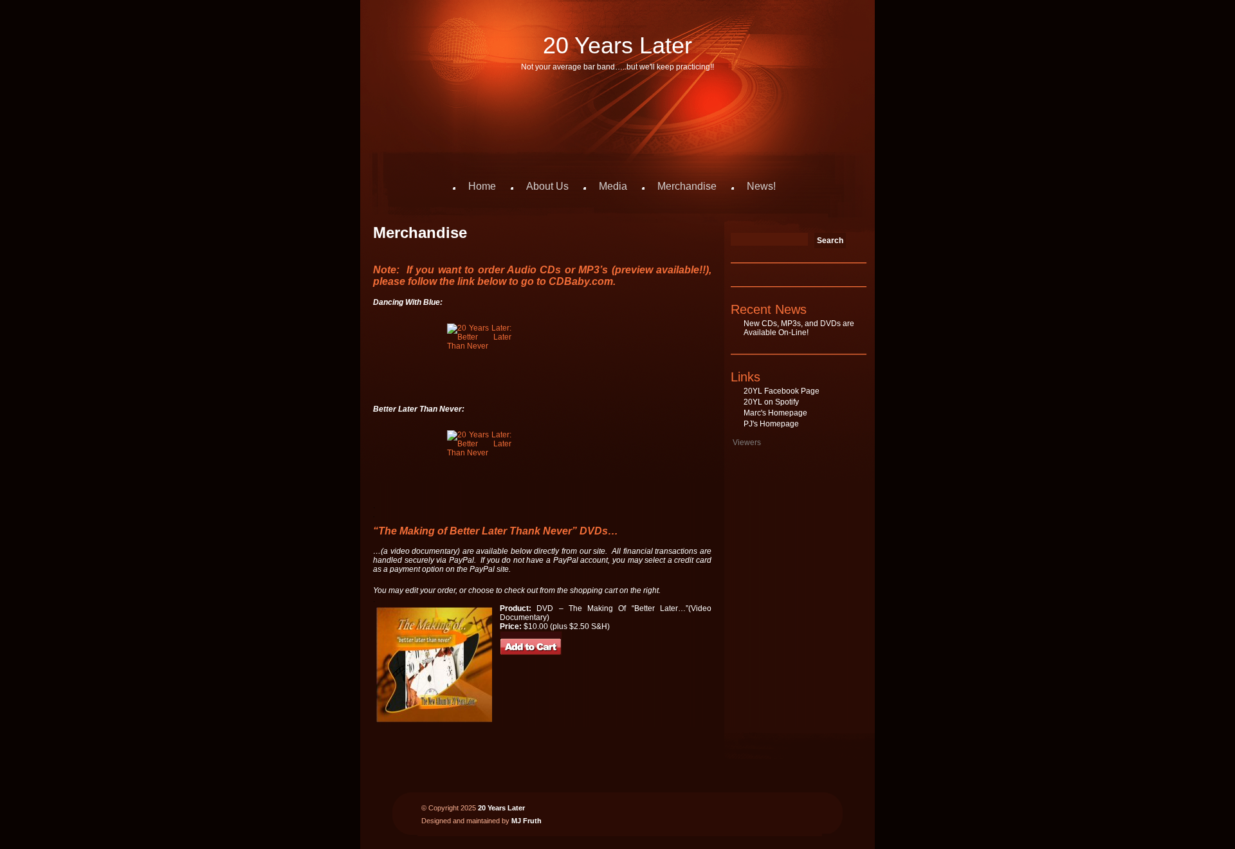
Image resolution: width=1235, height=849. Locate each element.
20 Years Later (617, 45)
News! (761, 186)
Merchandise (687, 186)
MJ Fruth (526, 821)
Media (613, 186)
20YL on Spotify (771, 401)
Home (482, 186)
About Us (547, 186)
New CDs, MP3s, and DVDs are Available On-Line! (799, 328)
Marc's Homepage (775, 412)
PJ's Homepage (771, 423)
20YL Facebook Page (781, 391)
